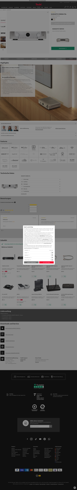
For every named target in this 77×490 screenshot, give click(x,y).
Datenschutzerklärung (27, 248)
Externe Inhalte (27, 259)
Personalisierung (27, 257)
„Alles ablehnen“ (42, 235)
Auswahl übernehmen (31, 262)
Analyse (26, 252)
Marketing (26, 255)
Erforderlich (26, 250)
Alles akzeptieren (46, 262)
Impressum (36, 248)
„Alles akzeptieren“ (45, 239)
